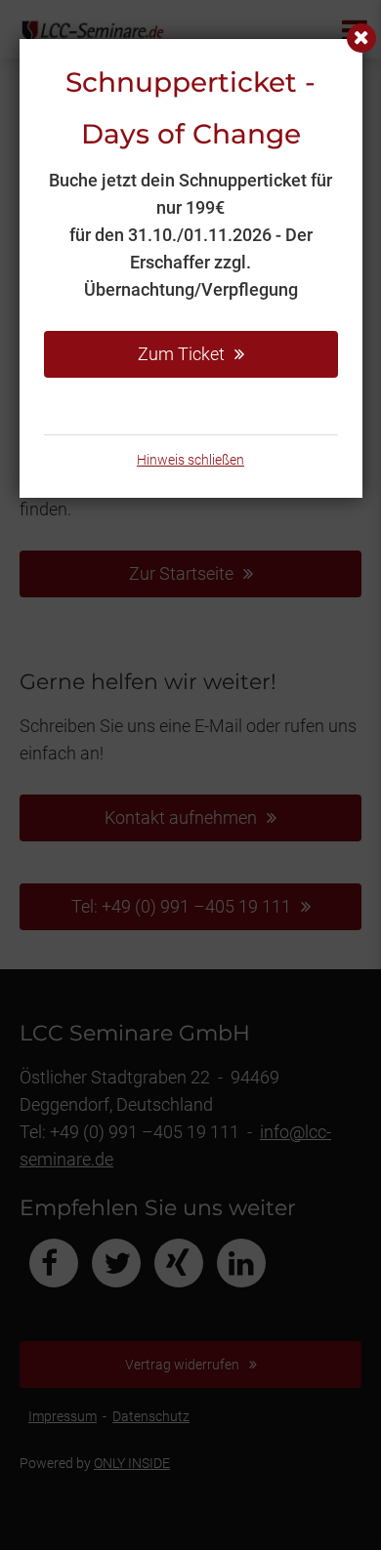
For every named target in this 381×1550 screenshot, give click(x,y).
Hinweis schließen (190, 460)
